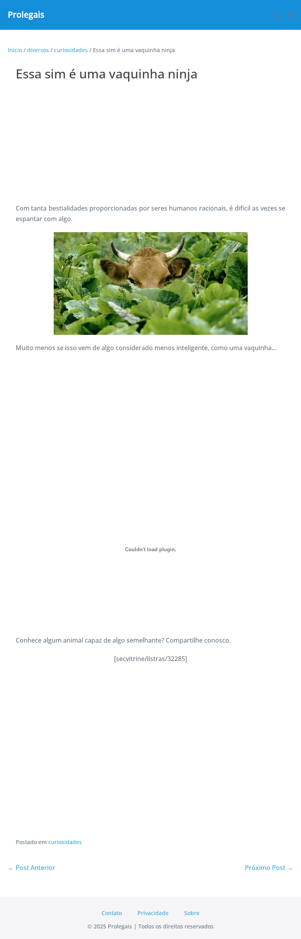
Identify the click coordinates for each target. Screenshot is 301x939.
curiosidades (65, 842)
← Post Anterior (31, 867)
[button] (276, 15)
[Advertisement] (150, 144)
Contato (112, 913)
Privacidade (153, 913)
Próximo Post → (269, 867)
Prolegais (26, 14)
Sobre (191, 913)
